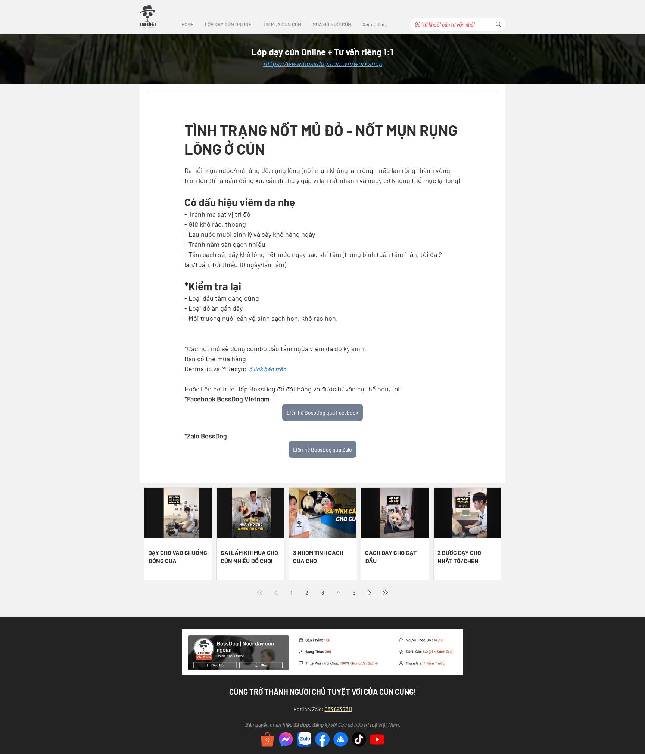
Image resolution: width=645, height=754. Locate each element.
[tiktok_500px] (359, 739)
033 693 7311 (338, 709)
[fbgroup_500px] (340, 739)
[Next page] (369, 592)
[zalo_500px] (304, 739)
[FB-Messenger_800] (285, 739)
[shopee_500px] (267, 739)
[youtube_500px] (377, 739)
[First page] (260, 592)
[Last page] (385, 592)
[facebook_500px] (322, 739)
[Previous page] (275, 592)
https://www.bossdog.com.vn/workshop (322, 63)
